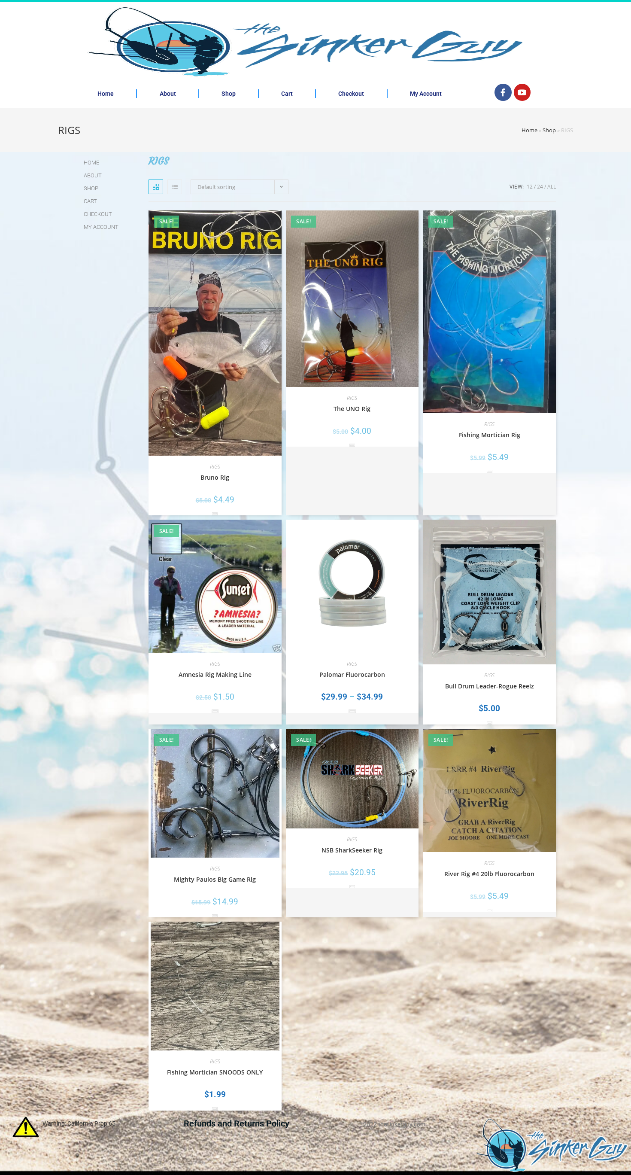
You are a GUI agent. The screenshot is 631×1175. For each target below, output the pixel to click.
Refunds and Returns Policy (236, 1123)
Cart (287, 93)
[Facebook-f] (503, 92)
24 (540, 186)
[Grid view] (156, 187)
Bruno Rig (214, 477)
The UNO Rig (352, 409)
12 (530, 186)
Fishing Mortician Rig (489, 435)
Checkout (351, 93)
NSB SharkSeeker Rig (352, 850)
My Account (426, 93)
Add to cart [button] (489, 471)
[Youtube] (522, 92)
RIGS (215, 466)
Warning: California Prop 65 (78, 1123)
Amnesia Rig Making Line (215, 674)
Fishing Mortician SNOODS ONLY (215, 1072)
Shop (228, 93)
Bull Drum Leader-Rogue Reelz (489, 686)
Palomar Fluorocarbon (352, 674)
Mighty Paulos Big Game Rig (215, 879)
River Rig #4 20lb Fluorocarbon (489, 874)
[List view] (174, 187)
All (551, 186)
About (168, 93)
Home (105, 93)
